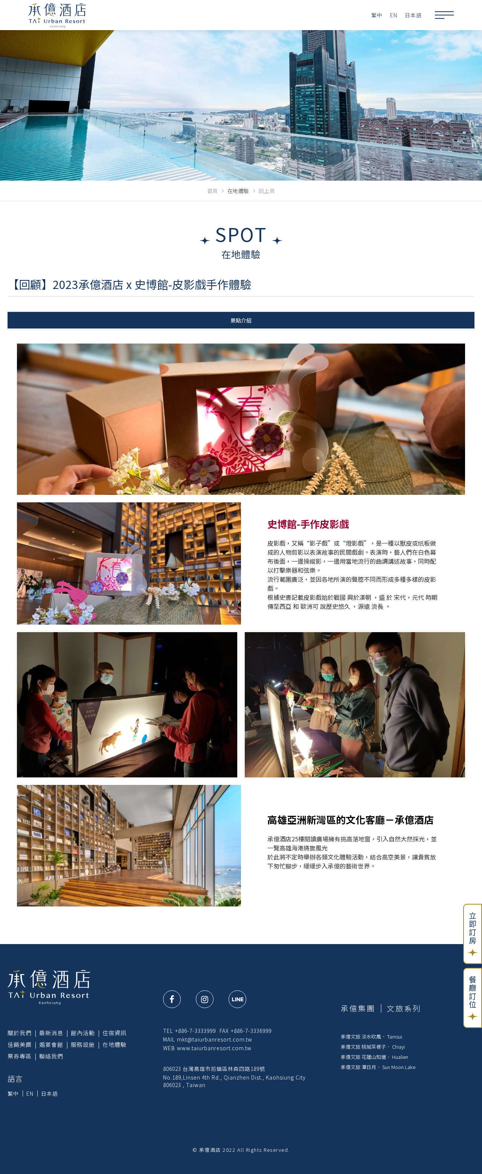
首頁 (212, 190)
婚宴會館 (51, 1044)
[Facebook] (172, 999)
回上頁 (267, 190)
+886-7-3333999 (195, 1030)
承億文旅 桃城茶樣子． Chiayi (373, 1046)
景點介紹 (241, 320)
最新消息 (51, 1033)
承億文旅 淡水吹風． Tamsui (371, 1036)
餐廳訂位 (472, 992)
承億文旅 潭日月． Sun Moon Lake (378, 1067)
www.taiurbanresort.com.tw (214, 1048)
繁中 (377, 15)
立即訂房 (472, 928)
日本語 (413, 15)
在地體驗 (114, 1044)
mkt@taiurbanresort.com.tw (214, 1039)
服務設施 (83, 1044)
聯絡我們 (51, 1056)
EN (393, 15)
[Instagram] (205, 999)
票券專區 (20, 1056)
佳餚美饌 (20, 1044)
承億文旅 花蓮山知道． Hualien (374, 1056)
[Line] (237, 999)
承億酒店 (57, 15)
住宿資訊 (114, 1033)
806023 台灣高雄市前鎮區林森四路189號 (214, 1068)
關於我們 (20, 1033)
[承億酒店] (49, 986)
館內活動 (83, 1033)
